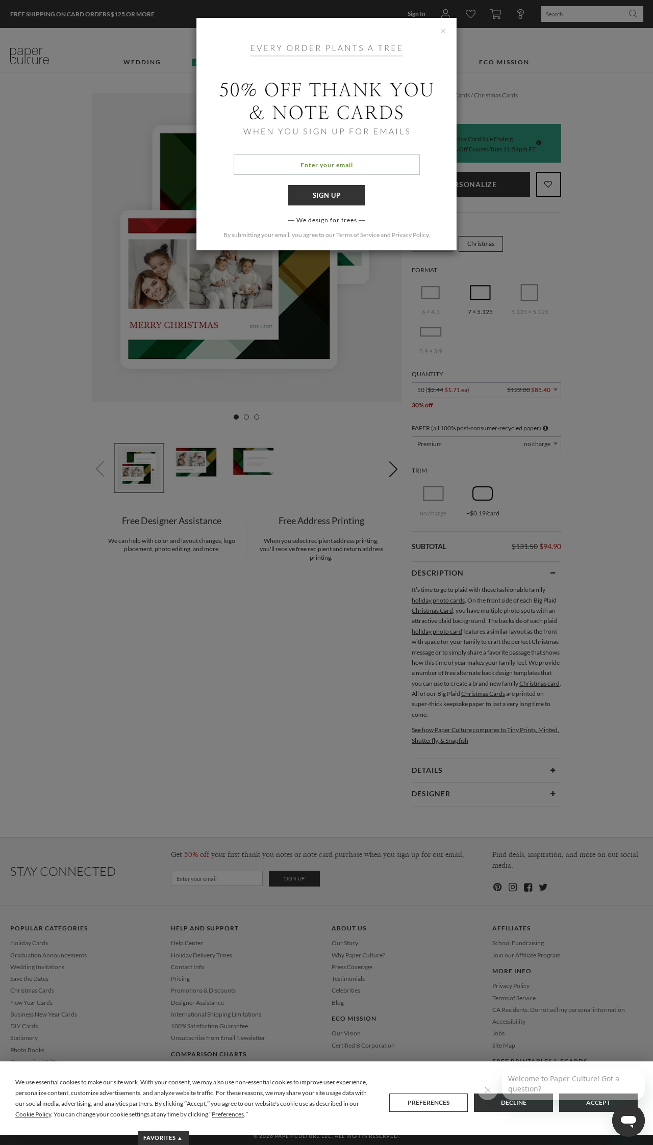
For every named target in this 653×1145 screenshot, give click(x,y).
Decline (513, 1102)
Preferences (428, 1102)
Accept (598, 1102)
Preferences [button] (228, 1114)
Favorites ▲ (163, 1137)
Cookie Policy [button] (33, 1114)
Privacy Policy (410, 235)
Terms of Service (358, 235)
